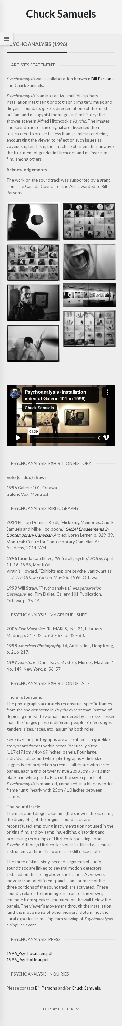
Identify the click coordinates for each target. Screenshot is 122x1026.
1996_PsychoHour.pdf (28, 959)
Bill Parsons (102, 78)
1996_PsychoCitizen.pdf (30, 953)
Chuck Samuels (86, 988)
